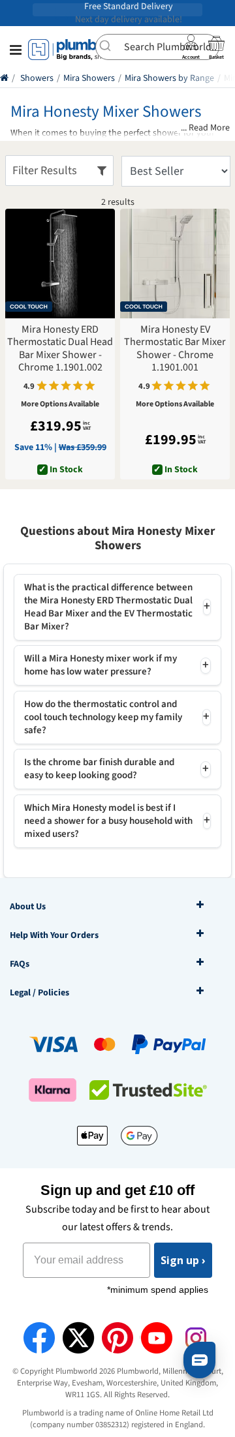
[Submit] (110, 45)
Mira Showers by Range (169, 78)
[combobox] (157, 47)
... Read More (205, 128)
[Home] (4, 78)
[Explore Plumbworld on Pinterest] (117, 1338)
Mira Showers (89, 78)
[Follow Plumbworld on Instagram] (196, 1338)
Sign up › (183, 1260)
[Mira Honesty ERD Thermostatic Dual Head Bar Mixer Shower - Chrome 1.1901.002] (60, 263)
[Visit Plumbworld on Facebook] (39, 1338)
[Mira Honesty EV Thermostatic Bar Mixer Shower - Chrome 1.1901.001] (175, 263)
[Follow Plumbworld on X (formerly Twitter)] (78, 1338)
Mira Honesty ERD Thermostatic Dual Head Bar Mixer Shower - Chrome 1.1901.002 (60, 349)
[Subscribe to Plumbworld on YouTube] (157, 1338)
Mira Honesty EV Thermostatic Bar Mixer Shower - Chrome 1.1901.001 (175, 349)
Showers (37, 78)
